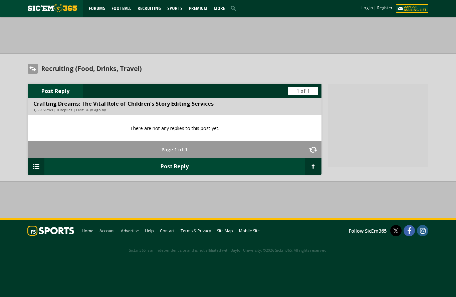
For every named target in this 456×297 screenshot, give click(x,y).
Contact (167, 231)
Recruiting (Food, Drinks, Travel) (91, 68)
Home (87, 231)
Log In (367, 8)
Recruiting (149, 8)
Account (107, 231)
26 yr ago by (95, 110)
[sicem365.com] (52, 8)
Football (121, 8)
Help (149, 231)
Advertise (130, 231)
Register (385, 8)
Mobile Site (249, 231)
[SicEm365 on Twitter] (396, 230)
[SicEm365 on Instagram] (422, 230)
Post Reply (55, 91)
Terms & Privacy (196, 231)
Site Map (225, 231)
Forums (97, 8)
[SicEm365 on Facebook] (409, 230)
